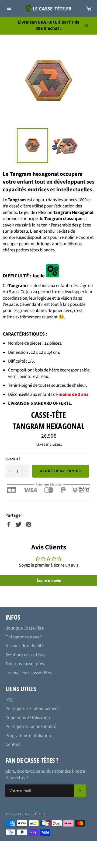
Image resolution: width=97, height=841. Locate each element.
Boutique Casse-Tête (24, 628)
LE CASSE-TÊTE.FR (32, 814)
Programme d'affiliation (28, 735)
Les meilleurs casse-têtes (28, 673)
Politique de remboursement (32, 708)
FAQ (9, 700)
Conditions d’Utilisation (27, 718)
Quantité (12, 459)
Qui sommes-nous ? (23, 637)
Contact (13, 744)
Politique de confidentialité (30, 726)
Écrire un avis (48, 580)
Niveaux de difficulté (24, 646)
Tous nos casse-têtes (24, 664)
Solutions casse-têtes (25, 655)
